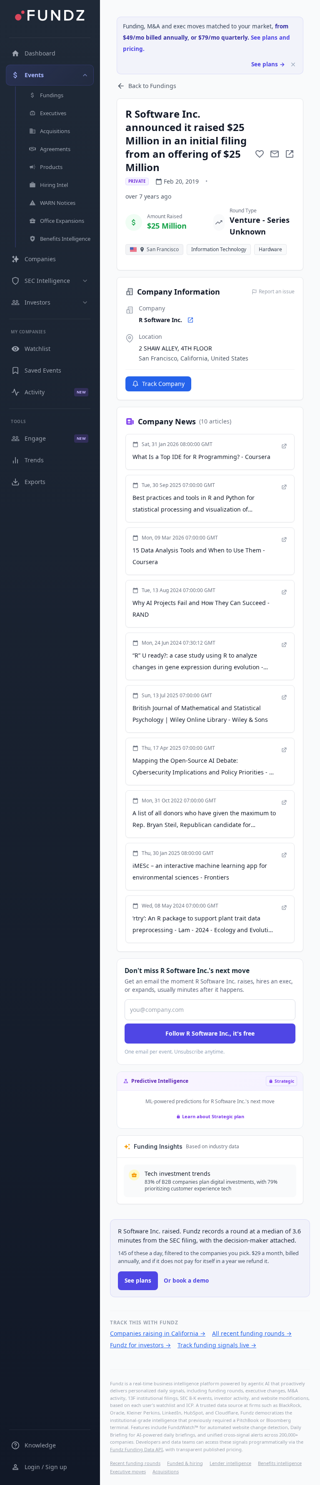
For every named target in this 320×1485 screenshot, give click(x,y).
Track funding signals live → (217, 1345)
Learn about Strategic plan (213, 1116)
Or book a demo (186, 1280)
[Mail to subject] (275, 154)
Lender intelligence (230, 1463)
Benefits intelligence (280, 1463)
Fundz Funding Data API (136, 1449)
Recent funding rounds (135, 1463)
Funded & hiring (185, 1463)
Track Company (163, 384)
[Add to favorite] (260, 154)
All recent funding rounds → (252, 1333)
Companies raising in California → (157, 1333)
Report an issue (277, 291)
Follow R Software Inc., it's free (210, 1033)
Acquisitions (165, 1471)
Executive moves (128, 1471)
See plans (138, 1280)
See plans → (268, 64)
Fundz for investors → (140, 1345)
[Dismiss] (293, 64)
